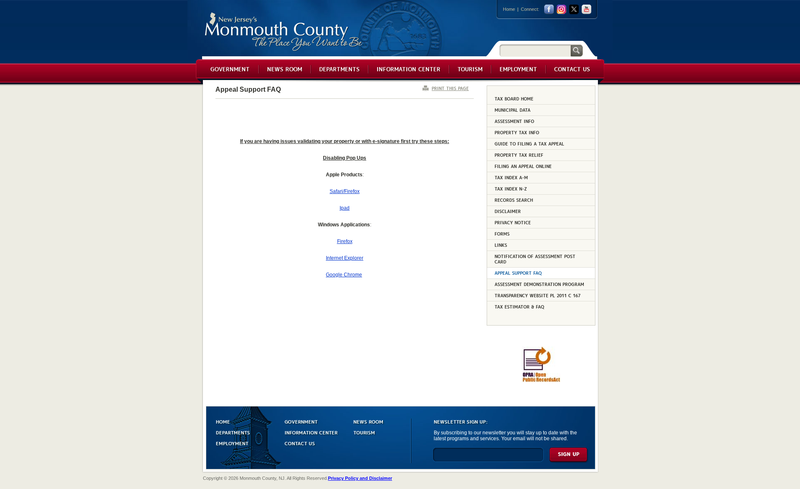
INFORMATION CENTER (311, 432)
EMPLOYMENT (232, 442)
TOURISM (364, 432)
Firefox (344, 241)
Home (509, 9)
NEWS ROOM (368, 421)
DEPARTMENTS (233, 432)
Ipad (345, 208)
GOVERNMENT (301, 421)
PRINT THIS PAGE (450, 88)
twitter (574, 9)
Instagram (561, 9)
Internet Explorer (344, 258)
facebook (549, 9)
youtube (586, 9)
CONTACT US (300, 442)
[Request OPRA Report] (541, 381)
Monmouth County (284, 32)
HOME (223, 421)
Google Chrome (344, 275)
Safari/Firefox (345, 191)
